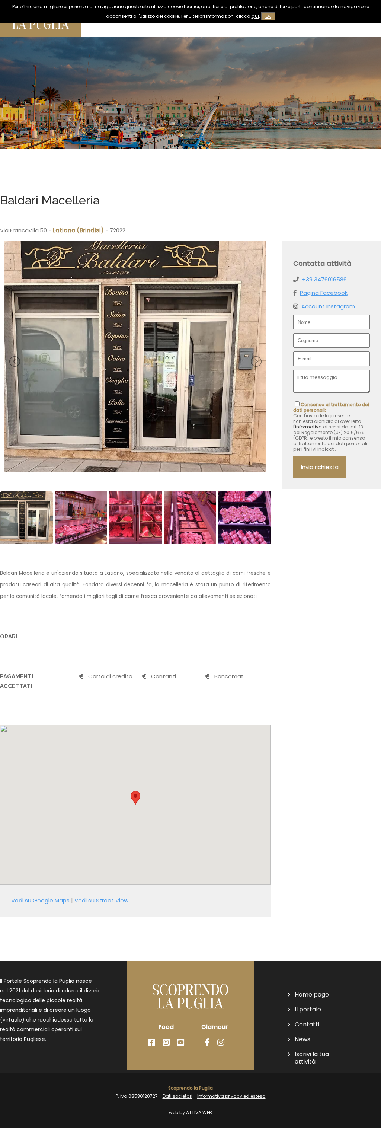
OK (268, 16)
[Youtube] (180, 1042)
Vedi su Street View (101, 900)
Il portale (308, 1009)
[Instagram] (166, 1042)
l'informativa (307, 427)
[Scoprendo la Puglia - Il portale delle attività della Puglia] (40, 35)
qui (255, 16)
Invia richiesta (320, 467)
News (302, 1039)
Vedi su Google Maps (40, 900)
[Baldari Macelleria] (135, 470)
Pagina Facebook (324, 293)
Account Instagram (328, 306)
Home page (312, 994)
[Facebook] (151, 1042)
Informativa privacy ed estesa (231, 1096)
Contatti (307, 1024)
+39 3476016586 (324, 279)
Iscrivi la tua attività (312, 1058)
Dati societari (177, 1096)
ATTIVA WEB (199, 1112)
